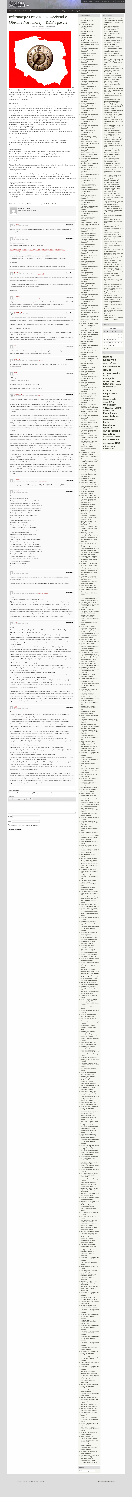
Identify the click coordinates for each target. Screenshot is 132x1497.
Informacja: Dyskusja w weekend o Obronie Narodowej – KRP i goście (38, 19)
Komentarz (11, 796)
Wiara (11, 11)
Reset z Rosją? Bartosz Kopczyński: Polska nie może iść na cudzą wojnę (113, 297)
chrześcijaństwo (111, 366)
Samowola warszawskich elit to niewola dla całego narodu (89, 759)
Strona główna (87, 1)
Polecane (52, 26)
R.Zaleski (40, 28)
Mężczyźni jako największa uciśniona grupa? (89, 1414)
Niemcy (105, 402)
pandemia (106, 410)
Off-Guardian (109, 405)
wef (104, 446)
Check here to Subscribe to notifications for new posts (25, 825)
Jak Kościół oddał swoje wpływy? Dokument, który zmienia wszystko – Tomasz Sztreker (113, 273)
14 (113, 340)
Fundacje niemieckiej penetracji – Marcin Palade (89, 828)
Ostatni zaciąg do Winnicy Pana (113, 245)
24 (121, 343)
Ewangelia (108, 378)
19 (107, 343)
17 (121, 340)
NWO (111, 402)
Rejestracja (120, 1)
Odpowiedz (69, 225)
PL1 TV (105, 417)
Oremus (119, 408)
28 (113, 345)
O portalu (70, 11)
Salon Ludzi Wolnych (109, 426)
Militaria (48, 26)
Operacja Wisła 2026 (110, 167)
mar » (107, 348)
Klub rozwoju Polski (40, 26)
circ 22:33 (40, 360)
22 (116, 343)
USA (118, 443)
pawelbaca (17, 592)
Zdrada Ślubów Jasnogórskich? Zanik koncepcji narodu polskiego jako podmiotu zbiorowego (113, 20)
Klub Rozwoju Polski (25, 204)
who (108, 446)
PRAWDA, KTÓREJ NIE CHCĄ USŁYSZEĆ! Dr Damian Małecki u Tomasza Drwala (113, 38)
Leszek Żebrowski (109, 391)
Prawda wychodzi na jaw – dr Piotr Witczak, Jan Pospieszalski (89, 865)
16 (118, 340)
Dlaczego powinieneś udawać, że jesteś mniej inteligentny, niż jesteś (113, 127)
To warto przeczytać (108, 436)
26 (107, 345)
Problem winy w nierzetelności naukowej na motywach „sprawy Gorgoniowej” (113, 77)
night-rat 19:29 (41, 298)
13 (110, 340)
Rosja (106, 422)
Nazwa (10, 816)
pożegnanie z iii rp (109, 419)
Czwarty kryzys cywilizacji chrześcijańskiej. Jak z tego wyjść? (112, 154)
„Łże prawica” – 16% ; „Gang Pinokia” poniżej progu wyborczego (112, 72)
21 (113, 343)
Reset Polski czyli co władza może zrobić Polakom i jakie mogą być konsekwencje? (112, 143)
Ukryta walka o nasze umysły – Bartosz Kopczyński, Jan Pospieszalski (112, 44)
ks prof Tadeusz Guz (108, 389)
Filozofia (18, 11)
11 (104, 340)
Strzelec (56, 204)
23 (118, 343)
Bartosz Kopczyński (110, 358)
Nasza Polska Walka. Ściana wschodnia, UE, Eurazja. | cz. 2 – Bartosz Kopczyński (113, 101)
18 (104, 343)
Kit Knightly (108, 384)
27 (110, 345)
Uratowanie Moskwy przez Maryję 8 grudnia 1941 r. (89, 702)
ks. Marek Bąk (109, 387)
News (39, 11)
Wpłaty (78, 11)
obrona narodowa (36, 204)
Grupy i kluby (60, 11)
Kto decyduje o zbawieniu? (111, 228)
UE (104, 440)
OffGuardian (108, 408)
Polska (114, 416)
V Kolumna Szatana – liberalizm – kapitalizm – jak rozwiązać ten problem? (113, 189)
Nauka (32, 11)
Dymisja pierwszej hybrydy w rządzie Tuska (88, 1027)
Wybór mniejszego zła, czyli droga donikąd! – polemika (90, 685)
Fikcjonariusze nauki (110, 249)
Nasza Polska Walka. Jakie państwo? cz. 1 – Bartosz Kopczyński (111, 160)
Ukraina (114, 439)
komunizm (118, 384)
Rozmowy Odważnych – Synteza (113, 197)
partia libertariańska (48, 204)
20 (110, 343)
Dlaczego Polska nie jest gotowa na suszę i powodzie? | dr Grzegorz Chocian (113, 180)
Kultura (25, 11)
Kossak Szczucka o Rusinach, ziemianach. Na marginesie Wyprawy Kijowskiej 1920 (112, 302)
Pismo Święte (110, 413)
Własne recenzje (48, 11)
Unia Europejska (108, 443)
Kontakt (96, 1)
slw (105, 431)
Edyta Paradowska (108, 376)
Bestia (105, 363)
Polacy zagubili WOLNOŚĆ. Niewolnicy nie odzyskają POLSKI (112, 27)
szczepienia (114, 430)
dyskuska (15, 204)
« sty (104, 348)
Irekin (15, 622)
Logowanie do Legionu (107, 1)
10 (121, 337)
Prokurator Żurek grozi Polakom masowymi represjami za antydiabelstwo (113, 49)
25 (104, 345)
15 (116, 340)
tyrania (118, 436)
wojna (113, 446)
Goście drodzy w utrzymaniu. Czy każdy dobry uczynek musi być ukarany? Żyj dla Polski (113, 60)
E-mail (9, 821)
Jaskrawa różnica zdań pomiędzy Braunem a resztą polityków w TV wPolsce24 (113, 106)
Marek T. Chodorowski (109, 397)
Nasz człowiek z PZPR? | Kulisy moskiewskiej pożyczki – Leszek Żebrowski (113, 116)
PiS (112, 410)
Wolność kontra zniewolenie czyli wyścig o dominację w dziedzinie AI (113, 238)
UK (108, 439)
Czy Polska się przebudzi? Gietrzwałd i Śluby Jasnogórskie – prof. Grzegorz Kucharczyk (113, 82)
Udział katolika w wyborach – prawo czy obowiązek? (87, 20)
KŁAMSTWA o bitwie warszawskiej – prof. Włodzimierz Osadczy (113, 253)
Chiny (114, 363)
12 (107, 340)
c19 (110, 363)
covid (107, 369)
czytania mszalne (111, 373)
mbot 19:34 (41, 274)
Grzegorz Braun (108, 381)
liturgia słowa (110, 393)
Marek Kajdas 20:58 (43, 481)
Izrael (118, 381)
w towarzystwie (108, 448)
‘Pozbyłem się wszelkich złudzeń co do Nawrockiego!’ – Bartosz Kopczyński (113, 202)
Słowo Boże (109, 434)
